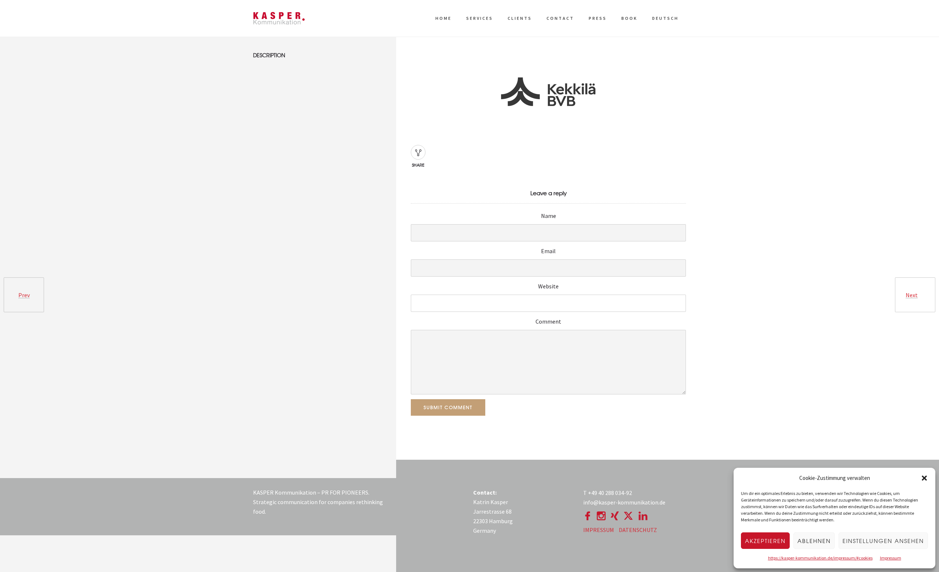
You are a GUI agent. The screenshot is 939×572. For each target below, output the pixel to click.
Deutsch (665, 18)
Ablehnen (814, 541)
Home (443, 18)
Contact (560, 18)
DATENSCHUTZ (638, 529)
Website (548, 286)
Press (598, 18)
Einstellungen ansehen (883, 541)
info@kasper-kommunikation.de (624, 502)
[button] (924, 478)
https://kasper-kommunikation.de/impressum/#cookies (820, 558)
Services (479, 18)
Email (548, 251)
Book (629, 18)
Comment (548, 321)
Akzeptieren (765, 541)
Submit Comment (448, 407)
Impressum (890, 558)
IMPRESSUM (598, 529)
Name (548, 215)
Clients (520, 18)
